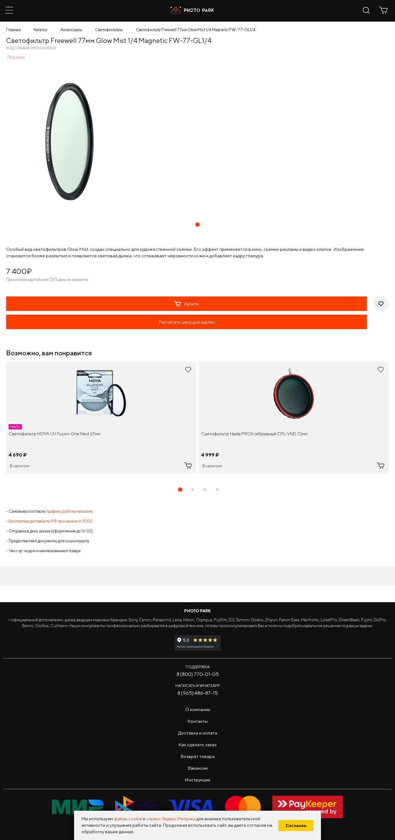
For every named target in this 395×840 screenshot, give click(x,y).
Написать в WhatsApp (197, 685)
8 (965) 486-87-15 (197, 693)
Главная (13, 30)
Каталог (41, 30)
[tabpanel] (101, 418)
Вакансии (198, 768)
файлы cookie (128, 818)
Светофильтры (109, 30)
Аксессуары (71, 30)
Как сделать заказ (197, 744)
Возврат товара (197, 756)
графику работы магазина (70, 511)
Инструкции (197, 779)
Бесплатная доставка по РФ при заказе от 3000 (51, 521)
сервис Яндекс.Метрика (171, 818)
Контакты (197, 721)
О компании (197, 709)
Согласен (296, 825)
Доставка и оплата (197, 732)
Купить (191, 303)
